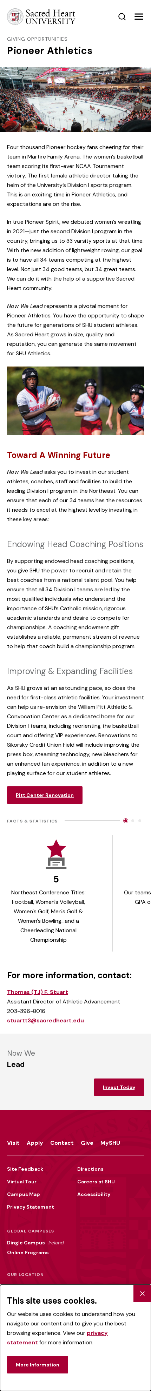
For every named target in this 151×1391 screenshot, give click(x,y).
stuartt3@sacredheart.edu (45, 1020)
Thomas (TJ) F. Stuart (37, 992)
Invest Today (119, 1087)
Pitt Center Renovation (45, 795)
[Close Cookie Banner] (142, 1293)
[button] (138, 17)
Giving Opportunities (37, 39)
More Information (37, 1365)
